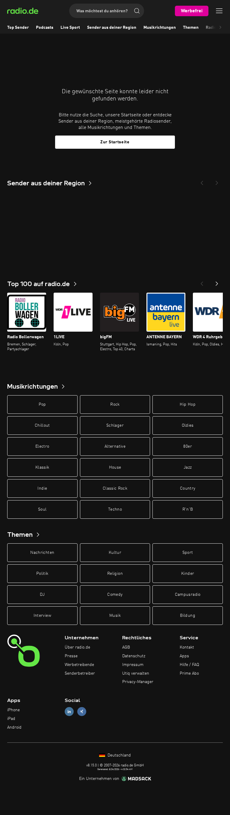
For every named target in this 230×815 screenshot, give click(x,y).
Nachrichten (42, 553)
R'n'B (187, 509)
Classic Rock (115, 488)
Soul (42, 509)
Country (187, 488)
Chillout (42, 425)
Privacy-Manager (137, 682)
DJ (42, 595)
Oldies (188, 425)
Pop (42, 404)
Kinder (187, 574)
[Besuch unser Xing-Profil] (81, 712)
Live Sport (70, 27)
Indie (42, 488)
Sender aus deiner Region (111, 27)
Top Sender (18, 27)
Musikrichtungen (159, 27)
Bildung (187, 615)
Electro (42, 446)
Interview (42, 615)
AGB (126, 647)
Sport (187, 553)
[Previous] (202, 181)
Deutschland (118, 755)
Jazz (188, 467)
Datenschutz (133, 656)
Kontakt (187, 647)
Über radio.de (77, 647)
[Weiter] (217, 282)
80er (187, 446)
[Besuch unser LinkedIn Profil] (69, 712)
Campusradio (188, 595)
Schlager (115, 425)
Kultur (115, 553)
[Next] (217, 181)
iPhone (13, 710)
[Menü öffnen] (219, 10)
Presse (71, 656)
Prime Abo (189, 673)
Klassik (42, 467)
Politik (42, 574)
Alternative (115, 446)
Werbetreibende (79, 665)
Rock (114, 404)
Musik (115, 615)
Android (14, 727)
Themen (191, 27)
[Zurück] (202, 282)
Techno (115, 509)
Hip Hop (187, 404)
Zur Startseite (115, 142)
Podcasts (44, 27)
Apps (184, 656)
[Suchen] (136, 10)
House (115, 467)
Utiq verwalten (135, 673)
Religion (115, 574)
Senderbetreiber (80, 673)
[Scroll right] (220, 27)
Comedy (114, 595)
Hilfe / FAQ (189, 665)
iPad (11, 719)
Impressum (132, 665)
